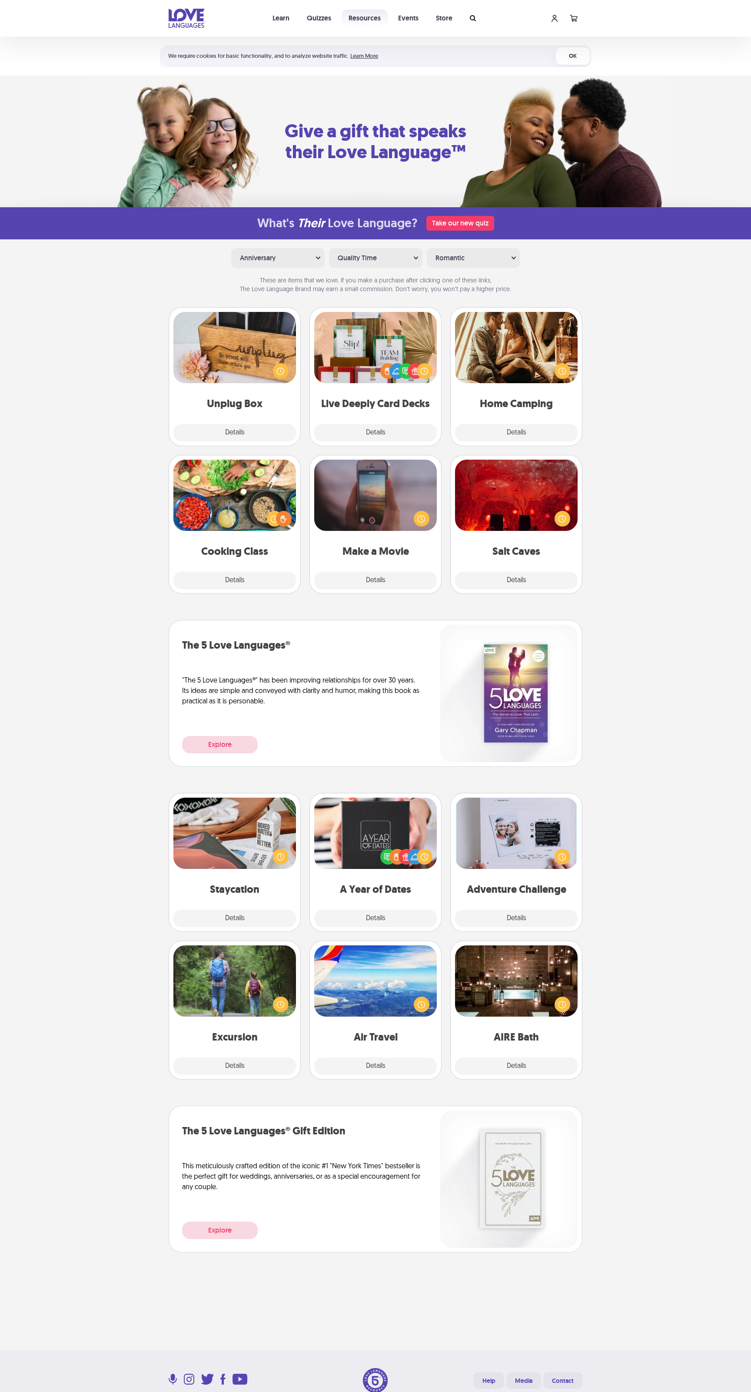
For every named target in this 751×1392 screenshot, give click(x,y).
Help (488, 1381)
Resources (365, 18)
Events (408, 18)
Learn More (364, 56)
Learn (280, 18)
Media (523, 1381)
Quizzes (319, 18)
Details (235, 432)
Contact (563, 1381)
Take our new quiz (460, 223)
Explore (220, 744)
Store (444, 18)
